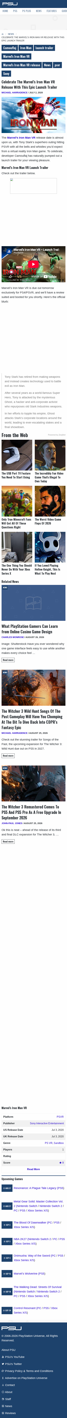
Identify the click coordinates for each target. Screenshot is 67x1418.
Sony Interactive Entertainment (47, 1123)
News (39, 11)
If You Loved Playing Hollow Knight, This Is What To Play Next (47, 569)
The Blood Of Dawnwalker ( (31, 1222)
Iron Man (25, 47)
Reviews (10, 1413)
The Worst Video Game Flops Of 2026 (48, 521)
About (8, 1392)
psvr (57, 65)
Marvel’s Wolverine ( (26, 1273)
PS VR (49, 1143)
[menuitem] (5, 11)
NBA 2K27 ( (21, 1239)
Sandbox (59, 1143)
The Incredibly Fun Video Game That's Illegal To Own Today (49, 477)
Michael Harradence (14, 92)
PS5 (15, 11)
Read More (33, 1169)
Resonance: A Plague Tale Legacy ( (36, 1188)
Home (5, 11)
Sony (6, 73)
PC (16, 1210)
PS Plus (26, 11)
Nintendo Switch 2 (51, 1206)
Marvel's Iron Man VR (16, 56)
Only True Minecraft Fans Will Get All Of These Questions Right (16, 523)
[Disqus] (33, 972)
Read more (8, 660)
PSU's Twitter (13, 1364)
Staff (7, 1399)
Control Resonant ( (25, 1308)
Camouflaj (9, 47)
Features (52, 11)
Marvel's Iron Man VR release (21, 65)
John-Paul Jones (12, 823)
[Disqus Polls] (33, 890)
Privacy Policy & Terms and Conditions (28, 1371)
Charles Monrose (13, 637)
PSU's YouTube (14, 1357)
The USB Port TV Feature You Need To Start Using (16, 475)
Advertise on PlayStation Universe (25, 1378)
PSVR (60, 1116)
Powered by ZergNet (56, 435)
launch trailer (44, 47)
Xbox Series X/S (38, 1210)
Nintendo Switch (27, 1206)
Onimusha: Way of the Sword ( (33, 1255)
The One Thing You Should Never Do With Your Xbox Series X (17, 569)
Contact (9, 1385)
